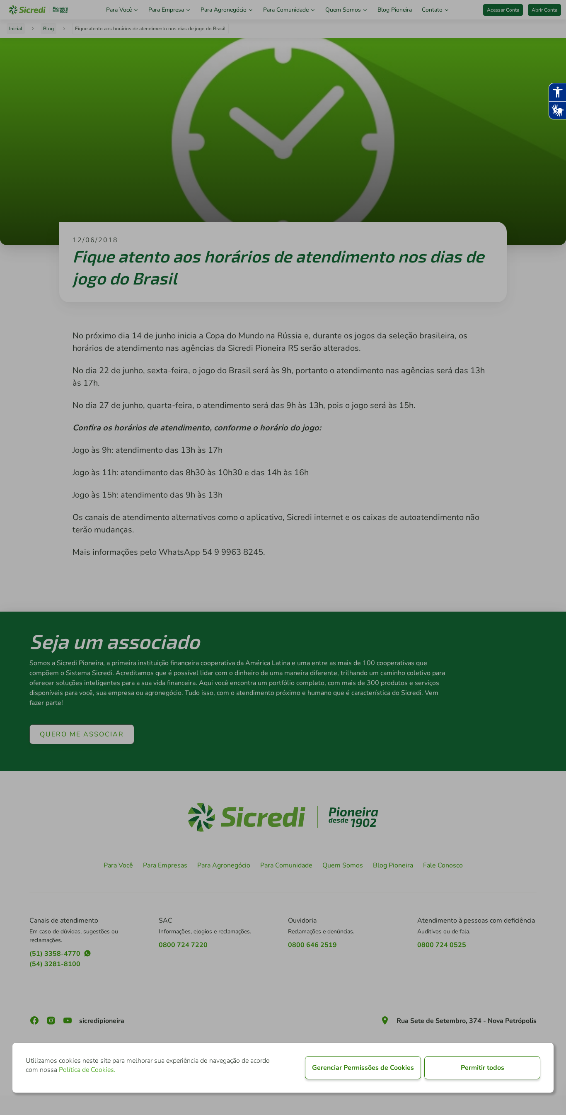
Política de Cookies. (87, 1069)
